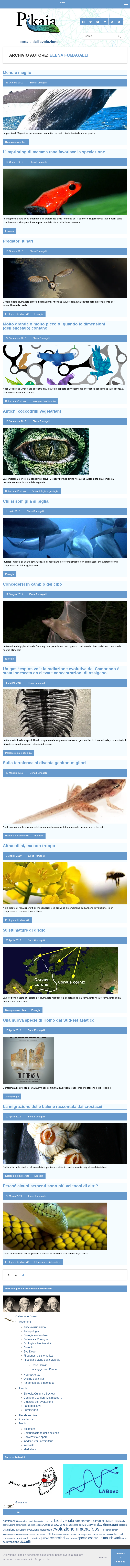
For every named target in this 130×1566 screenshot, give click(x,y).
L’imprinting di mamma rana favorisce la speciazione (54, 152)
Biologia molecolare (15, 142)
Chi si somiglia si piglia (25, 501)
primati (45, 1538)
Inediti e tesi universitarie (38, 1441)
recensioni (57, 1538)
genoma (107, 1530)
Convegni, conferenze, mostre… (43, 1397)
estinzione (9, 1529)
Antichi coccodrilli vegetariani (32, 411)
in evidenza (26, 1419)
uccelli (25, 1541)
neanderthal (114, 1534)
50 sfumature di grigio (24, 930)
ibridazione (7, 1535)
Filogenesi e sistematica (47, 1262)
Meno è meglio (17, 72)
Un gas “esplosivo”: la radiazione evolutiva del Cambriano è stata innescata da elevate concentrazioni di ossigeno (61, 670)
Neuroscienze (32, 1374)
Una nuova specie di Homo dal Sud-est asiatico (48, 1020)
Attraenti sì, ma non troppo (29, 845)
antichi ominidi (28, 1521)
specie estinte (88, 1538)
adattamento (10, 1521)
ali (19, 1521)
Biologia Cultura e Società (39, 1393)
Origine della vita (34, 1378)
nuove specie (9, 1538)
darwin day (94, 1524)
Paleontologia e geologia (45, 491)
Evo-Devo (30, 1351)
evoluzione (21, 1530)
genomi (115, 1530)
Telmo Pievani (109, 1538)
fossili (96, 1529)
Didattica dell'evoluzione (38, 1401)
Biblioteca (30, 1428)
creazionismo (72, 1525)
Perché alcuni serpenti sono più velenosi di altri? (50, 1186)
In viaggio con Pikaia (44, 1369)
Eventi (23, 1388)
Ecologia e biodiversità (17, 314)
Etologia (9, 231)
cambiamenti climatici (89, 1521)
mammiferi (75, 1534)
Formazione (31, 1409)
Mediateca (30, 1449)
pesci (19, 1538)
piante (26, 1538)
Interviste (29, 1445)
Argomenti (25, 1321)
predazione (35, 1538)
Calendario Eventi (26, 1316)
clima (124, 1521)
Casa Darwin (39, 1365)
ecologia (123, 1525)
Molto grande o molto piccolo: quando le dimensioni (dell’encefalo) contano (54, 326)
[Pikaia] (37, 32)
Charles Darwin (113, 1521)
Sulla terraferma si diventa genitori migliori (44, 762)
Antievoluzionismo (35, 1327)
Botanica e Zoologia (16, 401)
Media (23, 1423)
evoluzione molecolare (39, 1529)
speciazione (71, 1538)
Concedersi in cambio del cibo (32, 584)
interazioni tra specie (26, 1535)
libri (49, 1533)
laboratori (40, 1534)
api (52, 1521)
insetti (15, 1534)
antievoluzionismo (42, 1521)
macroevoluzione (61, 1534)
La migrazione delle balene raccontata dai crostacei (52, 1106)
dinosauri (110, 1524)
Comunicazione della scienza (41, 1433)
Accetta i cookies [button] (120, 1557)
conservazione (54, 1524)
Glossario (21, 1502)
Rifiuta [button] (103, 1557)
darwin (82, 1524)
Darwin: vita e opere (36, 1437)
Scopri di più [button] (42, 1559)
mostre (102, 1535)
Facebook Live (32, 1405)
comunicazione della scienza (29, 1525)
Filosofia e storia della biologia (42, 1359)
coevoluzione (9, 1525)
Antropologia (12, 1096)
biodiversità (64, 1520)
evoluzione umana (71, 1529)
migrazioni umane (89, 1534)
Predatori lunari (18, 241)
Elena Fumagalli (38, 82)
